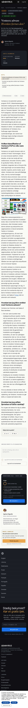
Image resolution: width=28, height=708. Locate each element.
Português (4, 581)
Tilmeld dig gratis (14, 541)
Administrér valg (6, 705)
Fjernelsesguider (11, 7)
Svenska (3, 589)
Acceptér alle (5, 702)
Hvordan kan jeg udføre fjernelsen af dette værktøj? (13, 86)
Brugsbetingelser (5, 680)
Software (3, 665)
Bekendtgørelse (5, 687)
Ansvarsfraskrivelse (6, 685)
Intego (17, 295)
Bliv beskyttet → (14, 500)
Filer (2, 668)
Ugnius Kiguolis (9, 41)
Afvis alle (14, 702)
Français (3, 577)
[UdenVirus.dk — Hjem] (7, 2)
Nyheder (3, 671)
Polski (3, 570)
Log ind (24, 2)
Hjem (2, 7)
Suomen (3, 593)
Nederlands (4, 566)
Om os (2, 677)
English (3, 558)
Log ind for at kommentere (14, 463)
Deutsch (3, 574)
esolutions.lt (9, 654)
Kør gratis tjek (14, 629)
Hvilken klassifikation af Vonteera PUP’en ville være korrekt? (13, 78)
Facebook (3, 656)
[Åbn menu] (18, 2)
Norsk (3, 597)
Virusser (3, 663)
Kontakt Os (4, 690)
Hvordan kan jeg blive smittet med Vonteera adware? (13, 82)
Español (3, 585)
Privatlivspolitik (4, 682)
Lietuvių (3, 562)
